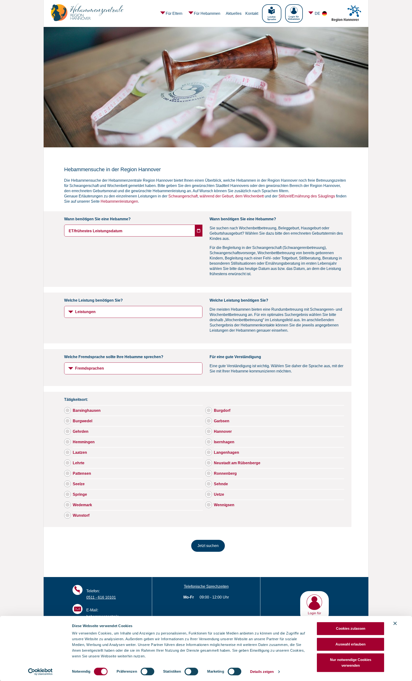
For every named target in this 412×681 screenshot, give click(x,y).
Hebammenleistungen (119, 201)
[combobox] (133, 312)
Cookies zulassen (350, 628)
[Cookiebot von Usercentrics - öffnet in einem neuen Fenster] (40, 671)
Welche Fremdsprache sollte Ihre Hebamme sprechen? (113, 357)
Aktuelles (234, 13)
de (318, 13)
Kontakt (251, 13)
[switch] (147, 671)
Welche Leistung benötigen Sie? (93, 300)
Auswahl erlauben (350, 644)
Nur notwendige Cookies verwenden (350, 662)
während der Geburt (216, 196)
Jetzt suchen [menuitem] (208, 546)
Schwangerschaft (183, 196)
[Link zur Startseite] (89, 13)
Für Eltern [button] (174, 13)
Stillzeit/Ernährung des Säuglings (306, 196)
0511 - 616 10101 (101, 597)
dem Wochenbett (249, 196)
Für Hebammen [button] (207, 13)
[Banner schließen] (395, 623)
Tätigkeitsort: (76, 399)
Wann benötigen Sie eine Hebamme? (97, 219)
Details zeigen (262, 672)
